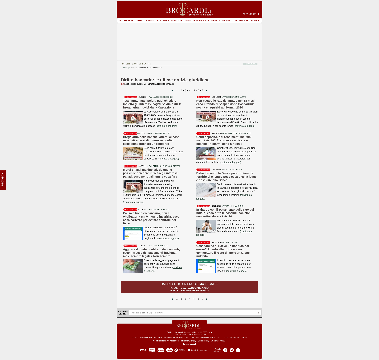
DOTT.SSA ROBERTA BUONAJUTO (236, 133)
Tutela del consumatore (169, 21)
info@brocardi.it (173, 341)
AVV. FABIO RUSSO (230, 242)
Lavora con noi (189, 344)
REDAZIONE (250, 64)
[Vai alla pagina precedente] (172, 90)
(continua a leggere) (166, 126)
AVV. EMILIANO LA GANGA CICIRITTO (164, 166)
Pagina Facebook (225, 349)
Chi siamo (215, 341)
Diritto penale (241, 21)
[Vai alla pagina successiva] (206, 90)
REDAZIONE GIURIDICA (159, 210)
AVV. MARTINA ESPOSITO (159, 133)
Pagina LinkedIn (238, 349)
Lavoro (139, 21)
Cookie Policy (203, 341)
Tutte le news (126, 21)
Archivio (223, 341)
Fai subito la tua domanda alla (189, 287)
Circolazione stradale (197, 21)
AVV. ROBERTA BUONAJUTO (234, 97)
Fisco (214, 21)
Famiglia (150, 21)
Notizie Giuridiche (138, 68)
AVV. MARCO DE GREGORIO (161, 97)
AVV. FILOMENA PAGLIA (158, 246)
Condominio (225, 21)
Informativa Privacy (188, 341)
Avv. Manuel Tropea (198, 334)
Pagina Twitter (232, 349)
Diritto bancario (155, 68)
